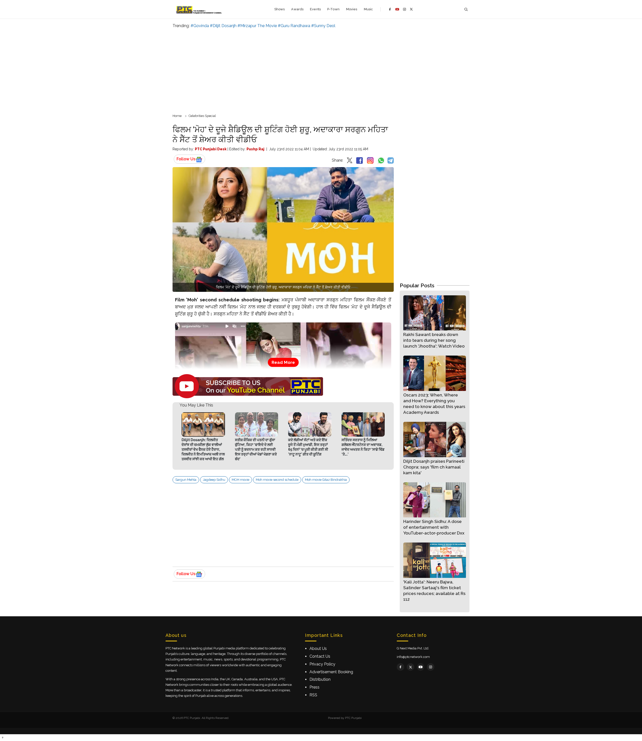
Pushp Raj (255, 149)
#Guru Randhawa (294, 25)
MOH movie (240, 480)
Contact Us (319, 656)
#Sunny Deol (323, 25)
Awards (297, 9)
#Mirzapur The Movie (257, 25)
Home (177, 116)
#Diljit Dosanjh (223, 25)
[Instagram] (404, 9)
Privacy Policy (322, 664)
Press (314, 687)
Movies (351, 9)
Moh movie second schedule (277, 480)
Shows (279, 9)
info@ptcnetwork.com (413, 657)
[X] (411, 9)
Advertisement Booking (331, 671)
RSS (313, 695)
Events (315, 9)
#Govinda (200, 25)
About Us (318, 648)
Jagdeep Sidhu (214, 480)
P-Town (333, 9)
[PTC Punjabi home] (199, 9)
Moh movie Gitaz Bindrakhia (326, 480)
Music (368, 9)
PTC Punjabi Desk (210, 149)
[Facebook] (390, 9)
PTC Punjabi (353, 718)
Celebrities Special (202, 116)
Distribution (320, 679)
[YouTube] (397, 9)
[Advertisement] (321, 70)
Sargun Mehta (185, 480)
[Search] (465, 9)
